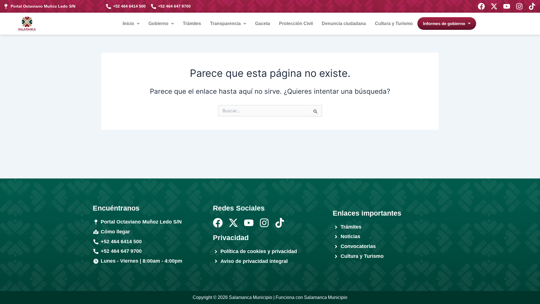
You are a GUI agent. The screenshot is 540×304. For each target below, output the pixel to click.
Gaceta (262, 23)
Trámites (192, 23)
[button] (131, 23)
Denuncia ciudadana (344, 23)
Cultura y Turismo (394, 23)
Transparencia (225, 23)
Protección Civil (296, 23)
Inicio (128, 23)
